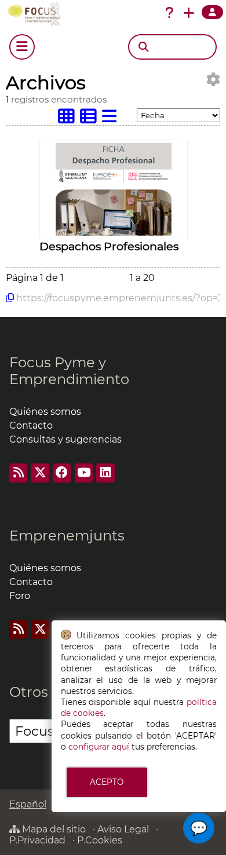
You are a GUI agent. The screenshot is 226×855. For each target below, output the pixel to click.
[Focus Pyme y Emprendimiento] (36, 13)
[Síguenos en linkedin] (105, 473)
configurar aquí (98, 746)
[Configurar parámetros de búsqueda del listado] (213, 79)
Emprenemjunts (67, 535)
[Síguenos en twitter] (40, 473)
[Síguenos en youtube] (84, 473)
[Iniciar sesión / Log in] (212, 12)
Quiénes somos (45, 411)
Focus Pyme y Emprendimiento (69, 371)
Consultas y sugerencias (65, 439)
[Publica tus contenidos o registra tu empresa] (189, 12)
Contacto (31, 425)
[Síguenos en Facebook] (62, 473)
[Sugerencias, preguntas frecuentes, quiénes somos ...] (169, 12)
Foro (19, 595)
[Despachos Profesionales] (114, 232)
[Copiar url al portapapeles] (10, 297)
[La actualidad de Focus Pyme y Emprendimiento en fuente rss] (18, 473)
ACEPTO (106, 782)
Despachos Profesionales (108, 246)
